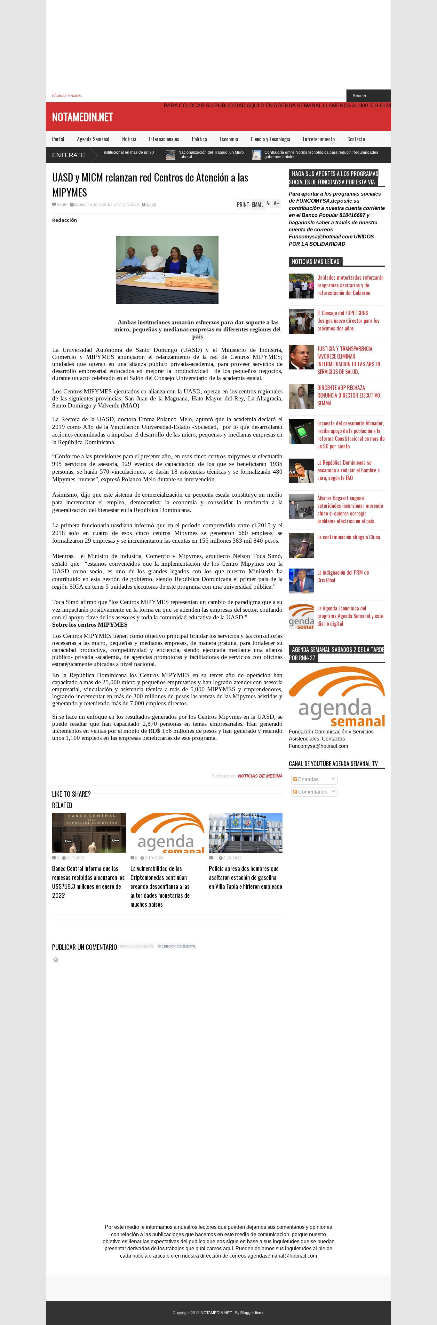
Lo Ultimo (116, 204)
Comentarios (312, 791)
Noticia (129, 139)
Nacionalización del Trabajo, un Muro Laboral (153, 154)
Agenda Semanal (93, 139)
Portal (58, 139)
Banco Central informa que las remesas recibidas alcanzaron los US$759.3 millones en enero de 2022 (88, 881)
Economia (229, 139)
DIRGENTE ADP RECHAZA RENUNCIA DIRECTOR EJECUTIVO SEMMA (348, 395)
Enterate (68, 155)
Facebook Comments (176, 946)
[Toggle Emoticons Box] (55, 959)
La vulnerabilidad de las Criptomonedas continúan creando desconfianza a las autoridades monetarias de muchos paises (160, 886)
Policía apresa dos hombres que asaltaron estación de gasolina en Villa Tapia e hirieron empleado (245, 877)
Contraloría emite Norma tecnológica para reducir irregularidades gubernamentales (263, 154)
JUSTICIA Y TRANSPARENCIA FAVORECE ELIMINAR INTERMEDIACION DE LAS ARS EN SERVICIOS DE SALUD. (348, 360)
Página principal (67, 95)
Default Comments (137, 946)
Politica (199, 139)
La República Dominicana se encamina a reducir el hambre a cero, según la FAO (348, 470)
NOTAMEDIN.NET (82, 116)
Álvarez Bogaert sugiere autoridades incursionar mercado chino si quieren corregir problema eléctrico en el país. (350, 509)
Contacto (356, 139)
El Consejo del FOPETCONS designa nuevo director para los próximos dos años (348, 320)
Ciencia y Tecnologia (270, 139)
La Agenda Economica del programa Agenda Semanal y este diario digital (350, 615)
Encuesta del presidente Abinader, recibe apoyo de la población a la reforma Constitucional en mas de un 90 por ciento (351, 434)
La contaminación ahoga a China (348, 537)
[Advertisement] (218, 44)
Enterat (100, 204)
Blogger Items (252, 1313)
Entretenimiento (319, 139)
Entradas (308, 779)
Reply (62, 204)
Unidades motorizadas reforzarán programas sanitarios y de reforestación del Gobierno (350, 285)
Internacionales (164, 139)
